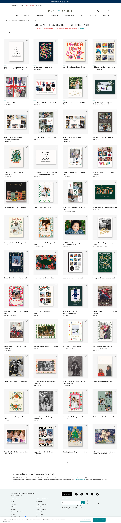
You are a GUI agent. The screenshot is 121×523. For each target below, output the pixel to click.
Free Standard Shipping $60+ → (60, 2)
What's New (14, 15)
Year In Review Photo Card (73, 278)
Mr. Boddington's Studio (69, 211)
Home (5, 20)
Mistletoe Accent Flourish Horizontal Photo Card (102, 103)
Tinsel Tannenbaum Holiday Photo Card (14, 173)
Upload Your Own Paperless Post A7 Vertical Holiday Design (16, 68)
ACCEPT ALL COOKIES (99, 520)
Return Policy (39, 506)
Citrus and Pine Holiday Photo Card (45, 243)
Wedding (26, 15)
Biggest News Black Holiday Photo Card (44, 453)
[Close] (118, 520)
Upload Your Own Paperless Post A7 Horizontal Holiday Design (46, 173)
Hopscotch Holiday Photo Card (45, 102)
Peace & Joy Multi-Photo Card (104, 137)
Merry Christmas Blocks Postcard (72, 138)
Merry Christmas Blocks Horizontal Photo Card (13, 138)
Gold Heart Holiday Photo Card (104, 67)
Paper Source (7, 104)
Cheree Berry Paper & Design (100, 246)
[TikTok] (87, 494)
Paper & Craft (39, 15)
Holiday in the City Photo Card (15, 208)
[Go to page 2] (72, 462)
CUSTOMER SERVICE (42, 499)
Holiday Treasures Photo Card (74, 346)
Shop (10, 20)
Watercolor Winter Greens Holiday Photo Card (102, 347)
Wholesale (14, 506)
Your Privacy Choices (17, 517)
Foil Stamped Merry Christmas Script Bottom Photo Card (104, 453)
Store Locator (14, 5)
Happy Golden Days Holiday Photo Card (103, 243)
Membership (39, 5)
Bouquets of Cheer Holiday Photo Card (16, 312)
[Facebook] (76, 494)
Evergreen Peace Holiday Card (104, 278)
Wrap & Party (92, 15)
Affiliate (13, 509)
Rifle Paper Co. (37, 69)
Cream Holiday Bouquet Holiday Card (15, 417)
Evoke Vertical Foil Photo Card (15, 382)
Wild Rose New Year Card (43, 67)
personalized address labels (80, 479)
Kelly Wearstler (8, 383)
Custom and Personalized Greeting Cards (24, 20)
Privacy (13, 514)
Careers (13, 504)
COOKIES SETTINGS (86, 520)
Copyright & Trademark (17, 511)
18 (68, 462)
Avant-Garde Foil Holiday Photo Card (75, 103)
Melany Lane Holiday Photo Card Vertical (105, 312)
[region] (60, 520)
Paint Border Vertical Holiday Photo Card (15, 347)
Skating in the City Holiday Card (75, 452)
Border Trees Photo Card (42, 208)
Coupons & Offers (29, 5)
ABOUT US (14, 499)
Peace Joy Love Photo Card (103, 382)
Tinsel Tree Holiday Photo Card (15, 278)
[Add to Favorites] (27, 41)
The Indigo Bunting (97, 69)
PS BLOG (68, 494)
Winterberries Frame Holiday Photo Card (44, 382)
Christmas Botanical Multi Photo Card (46, 312)
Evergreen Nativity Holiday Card (105, 208)
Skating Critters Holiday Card (15, 243)
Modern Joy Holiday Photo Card (104, 417)
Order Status (39, 501)
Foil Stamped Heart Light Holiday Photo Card (72, 243)
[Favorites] (105, 11)
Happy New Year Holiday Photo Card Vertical (45, 417)
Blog (12, 501)
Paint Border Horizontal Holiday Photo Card (16, 453)
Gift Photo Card (9, 102)
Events (21, 5)
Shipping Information (42, 504)
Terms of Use (39, 517)
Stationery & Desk (54, 15)
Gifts (81, 15)
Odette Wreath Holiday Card (44, 278)
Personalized (106, 15)
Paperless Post (7, 71)
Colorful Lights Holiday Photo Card (74, 173)
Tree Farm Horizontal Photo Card (46, 346)
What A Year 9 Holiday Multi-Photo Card (103, 173)
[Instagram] (92, 494)
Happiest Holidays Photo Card (45, 137)
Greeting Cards (69, 15)
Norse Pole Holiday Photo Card (74, 417)
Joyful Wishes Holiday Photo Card (74, 68)
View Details (80, 28)
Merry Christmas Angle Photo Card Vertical (74, 382)
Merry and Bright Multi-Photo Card (74, 208)
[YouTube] (97, 494)
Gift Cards (46, 5)
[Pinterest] (81, 494)
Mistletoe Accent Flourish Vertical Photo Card (72, 312)
